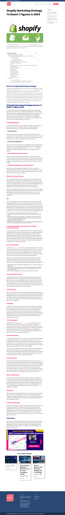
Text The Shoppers (14, 71)
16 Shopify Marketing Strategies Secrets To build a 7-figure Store (21, 56)
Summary (10, 78)
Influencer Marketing (15, 77)
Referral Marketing (14, 66)
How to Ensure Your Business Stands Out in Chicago (20, 82)
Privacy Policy (37, 496)
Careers (46, 4)
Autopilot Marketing (15, 57)
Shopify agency (17, 247)
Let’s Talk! (56, 4)
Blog (41, 4)
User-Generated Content (16, 67)
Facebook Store (14, 68)
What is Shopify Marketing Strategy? (15, 54)
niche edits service (35, 222)
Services (37, 4)
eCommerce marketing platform (27, 90)
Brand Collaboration (15, 74)
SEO (12, 64)
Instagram (14, 70)
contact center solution (32, 147)
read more (8, 468)
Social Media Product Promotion (17, 60)
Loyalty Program (15, 73)
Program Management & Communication (19, 61)
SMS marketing (24, 323)
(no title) (49, 10)
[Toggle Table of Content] (35, 53)
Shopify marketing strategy (23, 44)
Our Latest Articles (17, 79)
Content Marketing (15, 72)
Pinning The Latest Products (16, 63)
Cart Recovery (16, 58)
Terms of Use (37, 498)
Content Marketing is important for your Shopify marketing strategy (24, 65)
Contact (36, 499)
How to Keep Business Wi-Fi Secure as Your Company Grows (25, 470)
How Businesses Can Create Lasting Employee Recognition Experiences (52, 19)
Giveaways (14, 75)
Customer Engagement (17, 59)
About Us (50, 4)
